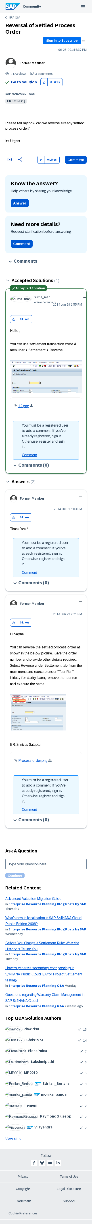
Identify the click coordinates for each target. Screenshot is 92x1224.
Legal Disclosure (69, 1189)
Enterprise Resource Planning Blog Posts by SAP (47, 904)
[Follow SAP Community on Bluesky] (42, 1163)
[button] (44, 82)
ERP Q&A (14, 17)
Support (69, 1201)
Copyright (23, 1189)
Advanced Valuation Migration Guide (33, 899)
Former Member (32, 63)
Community (32, 6)
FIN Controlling (16, 101)
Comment (75, 160)
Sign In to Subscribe (62, 40)
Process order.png (32, 760)
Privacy (23, 1176)
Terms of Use (69, 1176)
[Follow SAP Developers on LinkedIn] (58, 1163)
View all (11, 1139)
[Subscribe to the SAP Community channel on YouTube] (50, 1163)
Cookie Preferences (23, 1213)
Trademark (23, 1201)
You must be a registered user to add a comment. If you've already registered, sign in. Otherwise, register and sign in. (45, 436)
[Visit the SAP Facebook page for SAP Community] (34, 1163)
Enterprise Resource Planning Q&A (36, 985)
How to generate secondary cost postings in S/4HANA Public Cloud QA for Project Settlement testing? (43, 974)
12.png (23, 406)
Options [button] (84, 41)
